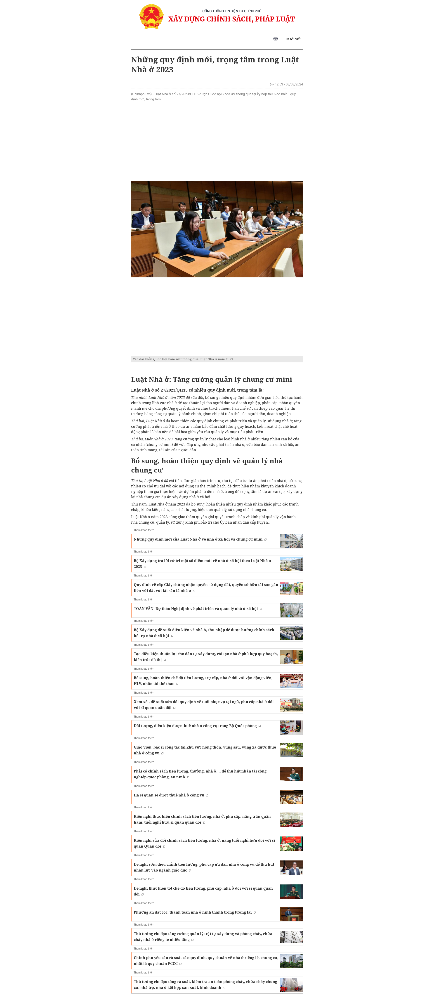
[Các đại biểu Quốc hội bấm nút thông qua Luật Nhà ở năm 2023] (217, 229)
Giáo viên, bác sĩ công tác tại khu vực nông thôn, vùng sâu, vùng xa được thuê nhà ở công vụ (205, 750)
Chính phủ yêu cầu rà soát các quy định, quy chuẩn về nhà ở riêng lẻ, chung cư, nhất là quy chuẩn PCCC (206, 960)
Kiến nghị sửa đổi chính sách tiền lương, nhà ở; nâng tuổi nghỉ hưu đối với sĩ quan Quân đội (204, 843)
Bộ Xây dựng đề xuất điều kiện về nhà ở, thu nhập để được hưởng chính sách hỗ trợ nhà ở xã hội (204, 632)
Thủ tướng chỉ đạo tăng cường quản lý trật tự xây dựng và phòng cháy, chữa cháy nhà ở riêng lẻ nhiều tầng (203, 936)
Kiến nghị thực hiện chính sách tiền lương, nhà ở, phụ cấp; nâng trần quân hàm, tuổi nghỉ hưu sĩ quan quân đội (202, 819)
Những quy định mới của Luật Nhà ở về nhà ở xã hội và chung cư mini (198, 539)
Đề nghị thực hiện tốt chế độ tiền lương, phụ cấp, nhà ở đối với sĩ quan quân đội (203, 891)
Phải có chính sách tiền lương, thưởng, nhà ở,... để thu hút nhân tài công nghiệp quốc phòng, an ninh (200, 774)
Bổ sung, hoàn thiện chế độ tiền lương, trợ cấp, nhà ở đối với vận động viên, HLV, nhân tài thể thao (203, 680)
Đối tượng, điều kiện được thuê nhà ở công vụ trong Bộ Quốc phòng (195, 725)
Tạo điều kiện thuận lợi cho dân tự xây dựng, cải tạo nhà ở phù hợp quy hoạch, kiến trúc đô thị (206, 656)
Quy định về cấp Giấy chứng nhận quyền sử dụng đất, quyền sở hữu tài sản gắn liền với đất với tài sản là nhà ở (206, 587)
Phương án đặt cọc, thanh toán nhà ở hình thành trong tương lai (193, 912)
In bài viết (293, 39)
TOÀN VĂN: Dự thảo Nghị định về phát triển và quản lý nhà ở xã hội (196, 608)
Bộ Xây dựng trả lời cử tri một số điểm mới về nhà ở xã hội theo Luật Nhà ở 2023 (202, 563)
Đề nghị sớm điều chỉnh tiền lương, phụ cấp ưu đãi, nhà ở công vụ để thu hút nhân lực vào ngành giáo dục (204, 867)
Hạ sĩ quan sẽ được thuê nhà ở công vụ (169, 795)
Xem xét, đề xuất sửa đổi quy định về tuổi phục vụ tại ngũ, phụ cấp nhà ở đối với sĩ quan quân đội (204, 704)
